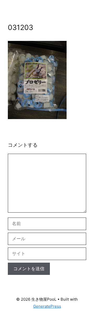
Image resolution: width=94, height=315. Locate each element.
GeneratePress (47, 306)
